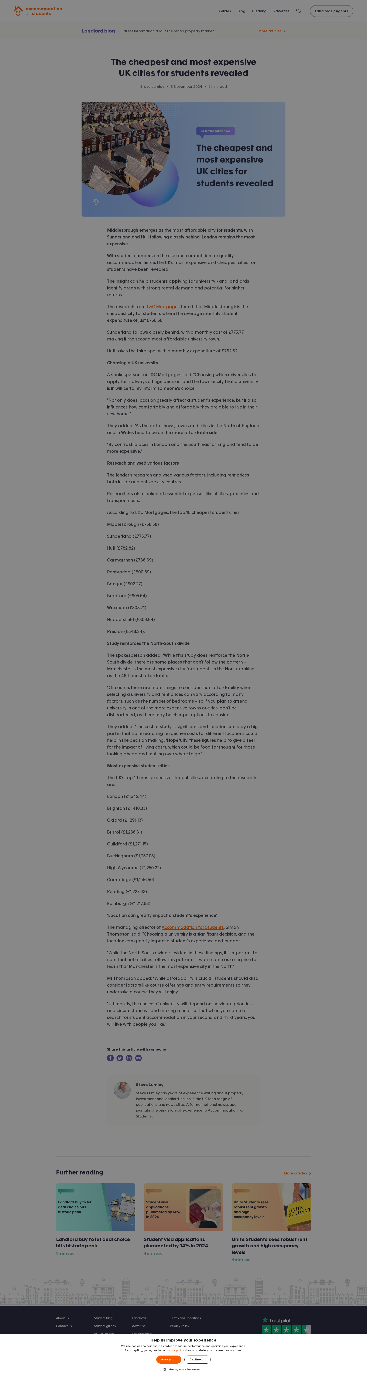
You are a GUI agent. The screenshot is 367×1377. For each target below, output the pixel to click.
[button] (183, 1369)
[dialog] (183, 1355)
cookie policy (175, 1350)
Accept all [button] (168, 1359)
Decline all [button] (197, 1359)
